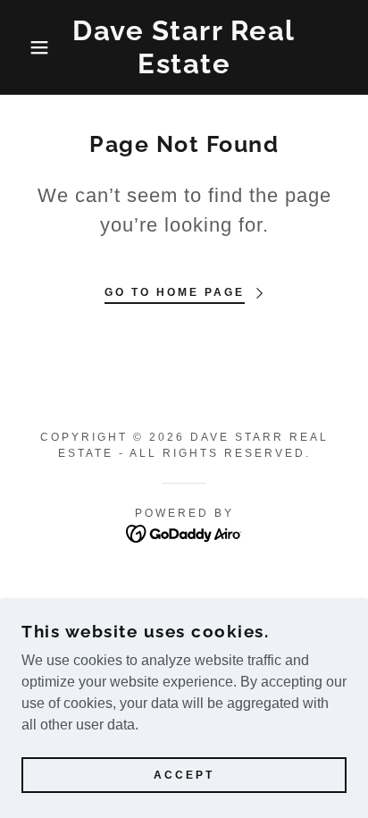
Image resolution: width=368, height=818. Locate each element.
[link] (184, 47)
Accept (184, 775)
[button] (28, 47)
